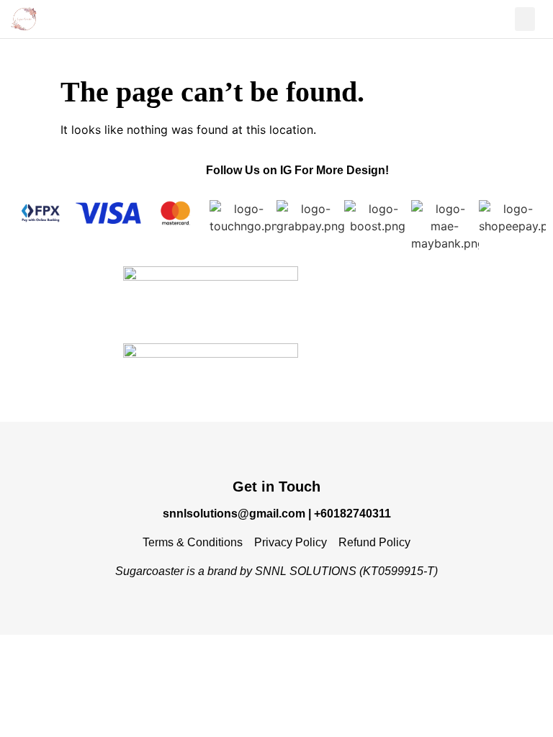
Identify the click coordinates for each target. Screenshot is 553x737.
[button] (525, 19)
